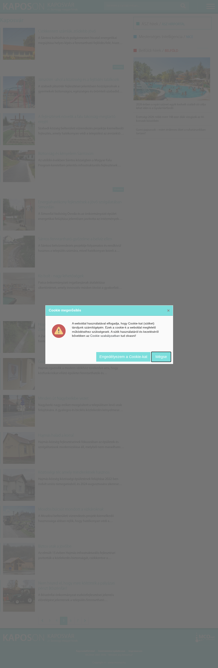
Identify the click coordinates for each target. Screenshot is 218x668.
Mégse (161, 357)
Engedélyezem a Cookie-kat (123, 357)
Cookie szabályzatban (105, 335)
